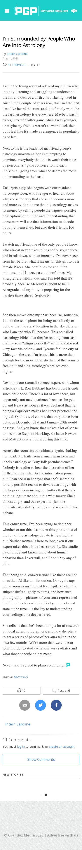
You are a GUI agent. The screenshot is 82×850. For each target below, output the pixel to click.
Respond (63, 690)
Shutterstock (21, 676)
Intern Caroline (17, 54)
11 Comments (16, 65)
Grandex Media (21, 835)
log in (21, 746)
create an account (62, 746)
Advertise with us (62, 835)
